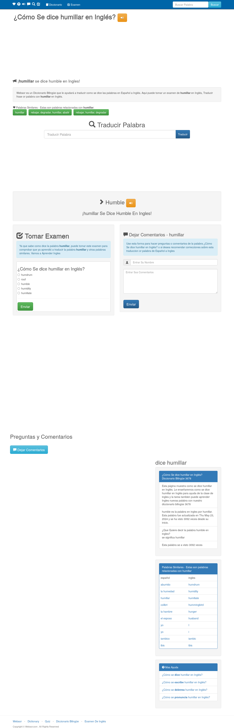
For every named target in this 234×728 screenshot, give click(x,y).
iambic (192, 638)
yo (162, 625)
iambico (165, 638)
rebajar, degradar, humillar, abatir (50, 112)
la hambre (166, 611)
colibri (164, 605)
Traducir (183, 134)
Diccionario (55, 4)
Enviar (25, 306)
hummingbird (196, 605)
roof (23, 279)
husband (193, 618)
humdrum (26, 275)
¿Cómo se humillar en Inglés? (182, 674)
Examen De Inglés (95, 721)
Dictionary (33, 721)
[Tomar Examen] (38, 4)
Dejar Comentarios (30, 449)
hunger (192, 611)
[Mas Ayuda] (19, 4)
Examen (75, 4)
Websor (17, 721)
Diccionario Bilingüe (67, 721)
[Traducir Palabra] (33, 4)
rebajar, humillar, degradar (91, 112)
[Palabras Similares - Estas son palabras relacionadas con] (14, 4)
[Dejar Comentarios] (29, 4)
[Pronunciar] (24, 4)
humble (25, 284)
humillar (19, 112)
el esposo (166, 618)
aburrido (165, 584)
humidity (26, 288)
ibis (163, 645)
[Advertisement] (117, 49)
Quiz (47, 721)
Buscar (215, 4)
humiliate (26, 293)
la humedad (167, 591)
